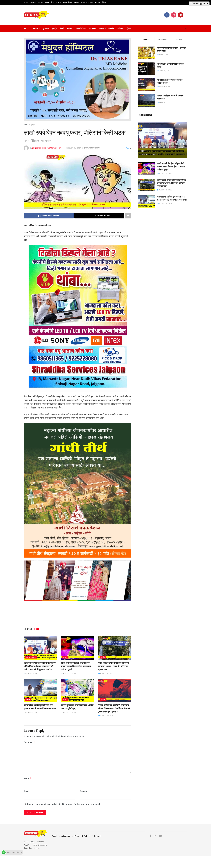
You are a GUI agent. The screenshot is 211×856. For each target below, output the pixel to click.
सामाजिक (76, 2)
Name (27, 778)
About (54, 836)
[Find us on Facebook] (167, 15)
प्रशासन (40, 2)
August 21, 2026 (106, 673)
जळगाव (32, 2)
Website (83, 791)
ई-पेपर (104, 2)
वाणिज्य (58, 2)
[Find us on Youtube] (180, 15)
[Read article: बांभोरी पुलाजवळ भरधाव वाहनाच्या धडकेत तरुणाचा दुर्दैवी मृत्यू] (77, 690)
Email (27, 791)
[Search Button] (186, 28)
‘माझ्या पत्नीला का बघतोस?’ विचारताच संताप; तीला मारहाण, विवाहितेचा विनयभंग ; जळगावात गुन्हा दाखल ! (114, 708)
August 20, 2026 (106, 716)
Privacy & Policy (82, 836)
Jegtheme (35, 848)
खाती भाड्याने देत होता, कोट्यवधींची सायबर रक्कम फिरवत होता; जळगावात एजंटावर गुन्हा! (76, 666)
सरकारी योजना (67, 2)
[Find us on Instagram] (173, 15)
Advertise (65, 836)
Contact (97, 836)
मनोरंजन (97, 2)
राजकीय (90, 2)
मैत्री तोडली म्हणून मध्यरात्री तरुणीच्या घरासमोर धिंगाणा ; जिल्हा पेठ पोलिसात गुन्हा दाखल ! (113, 666)
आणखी (83, 2)
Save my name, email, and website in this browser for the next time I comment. (63, 804)
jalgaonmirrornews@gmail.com (47, 148)
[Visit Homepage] (36, 15)
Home (26, 2)
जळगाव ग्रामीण (94, 148)
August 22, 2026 (31, 673)
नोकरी (53, 2)
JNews (32, 842)
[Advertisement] (77, 614)
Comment (29, 742)
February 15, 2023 (73, 148)
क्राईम (47, 2)
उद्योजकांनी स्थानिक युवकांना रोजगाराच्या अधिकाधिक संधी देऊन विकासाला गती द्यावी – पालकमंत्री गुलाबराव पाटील (40, 666)
